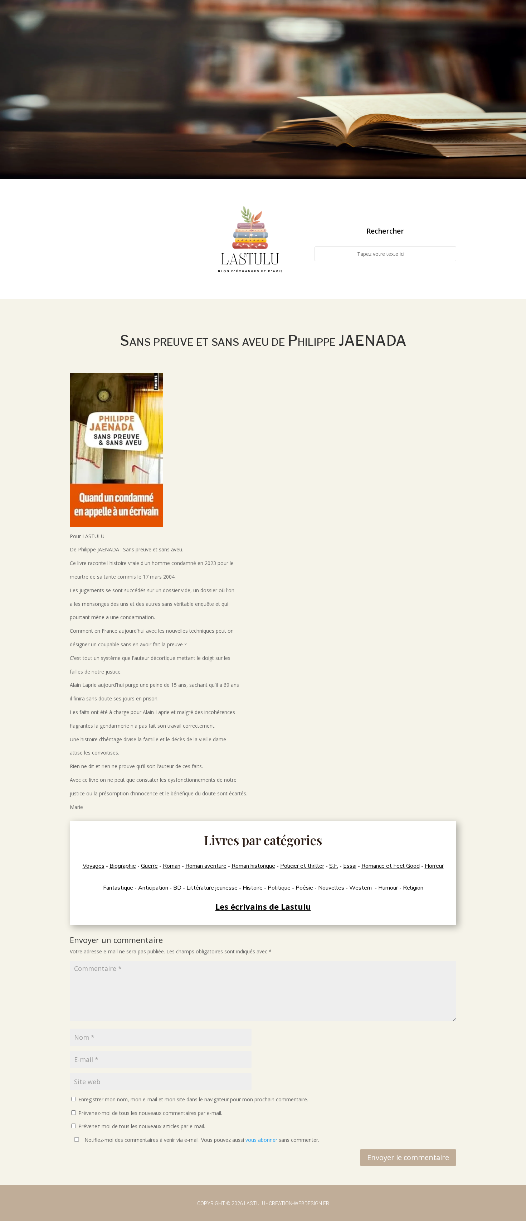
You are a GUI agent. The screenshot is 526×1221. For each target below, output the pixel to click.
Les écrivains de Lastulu (263, 906)
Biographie (122, 866)
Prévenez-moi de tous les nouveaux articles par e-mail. (141, 1126)
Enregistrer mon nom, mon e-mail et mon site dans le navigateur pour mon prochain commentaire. (193, 1099)
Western (361, 888)
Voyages (93, 866)
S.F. (333, 866)
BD (177, 888)
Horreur (434, 866)
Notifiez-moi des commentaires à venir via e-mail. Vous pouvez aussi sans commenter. (201, 1139)
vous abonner (261, 1139)
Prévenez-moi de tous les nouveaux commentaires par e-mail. (150, 1113)
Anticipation (153, 888)
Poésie (304, 888)
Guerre (149, 866)
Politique (279, 888)
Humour (388, 888)
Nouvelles (331, 888)
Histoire (253, 888)
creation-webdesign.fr (299, 1203)
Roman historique (253, 866)
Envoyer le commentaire (408, 1157)
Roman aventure (206, 866)
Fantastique (118, 888)
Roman (171, 866)
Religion (413, 888)
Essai (349, 866)
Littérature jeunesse (212, 888)
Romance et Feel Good (390, 866)
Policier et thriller (302, 866)
